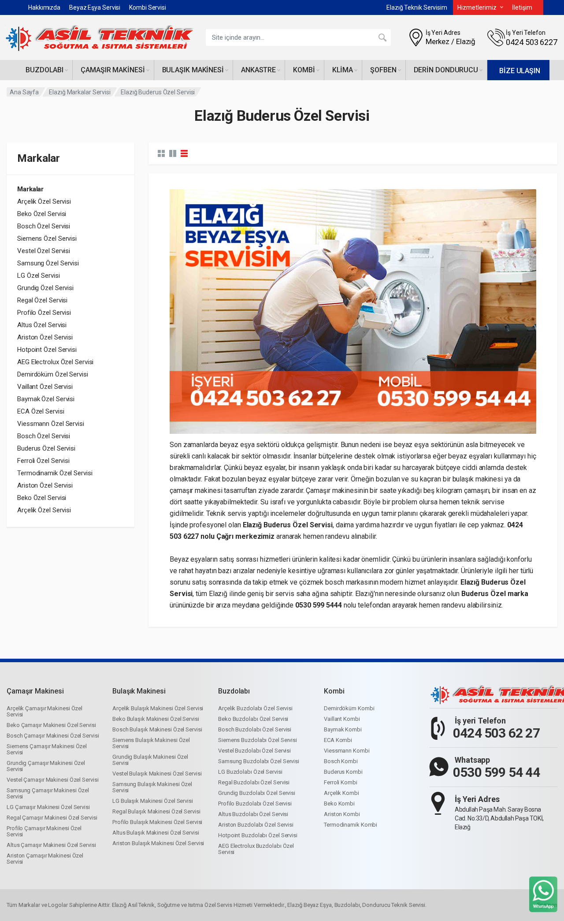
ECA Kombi (338, 740)
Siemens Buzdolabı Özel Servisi (257, 740)
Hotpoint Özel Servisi (47, 350)
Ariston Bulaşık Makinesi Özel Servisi (158, 843)
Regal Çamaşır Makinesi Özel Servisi (52, 817)
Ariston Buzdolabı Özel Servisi (255, 824)
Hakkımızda (44, 7)
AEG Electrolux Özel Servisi (55, 362)
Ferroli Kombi (340, 782)
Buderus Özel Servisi (46, 448)
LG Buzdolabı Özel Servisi (250, 771)
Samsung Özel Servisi (48, 263)
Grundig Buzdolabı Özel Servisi (256, 793)
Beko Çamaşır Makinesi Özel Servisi (51, 725)
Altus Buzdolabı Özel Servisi (253, 814)
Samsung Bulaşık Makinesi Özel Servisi (152, 787)
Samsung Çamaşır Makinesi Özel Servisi (48, 793)
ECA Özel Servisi (40, 411)
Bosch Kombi (341, 761)
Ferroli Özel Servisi (43, 461)
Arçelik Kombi (341, 793)
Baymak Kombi (343, 729)
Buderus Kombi (343, 771)
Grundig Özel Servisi (45, 288)
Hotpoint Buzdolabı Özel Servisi (257, 835)
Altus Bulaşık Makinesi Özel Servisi (155, 832)
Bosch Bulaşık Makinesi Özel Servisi (157, 729)
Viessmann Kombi (347, 750)
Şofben (383, 70)
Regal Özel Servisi (42, 300)
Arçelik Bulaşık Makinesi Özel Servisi (157, 708)
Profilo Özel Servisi (44, 313)
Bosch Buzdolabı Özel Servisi (254, 729)
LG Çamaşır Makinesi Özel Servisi (48, 807)
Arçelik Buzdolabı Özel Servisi (255, 708)
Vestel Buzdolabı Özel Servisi (254, 750)
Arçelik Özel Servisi (44, 201)
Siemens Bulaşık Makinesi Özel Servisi (151, 743)
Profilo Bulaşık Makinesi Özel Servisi (157, 822)
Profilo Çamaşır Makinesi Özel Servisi (44, 831)
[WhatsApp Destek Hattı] (543, 894)
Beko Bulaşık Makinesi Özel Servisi (155, 719)
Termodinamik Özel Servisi (55, 473)
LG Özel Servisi (38, 276)
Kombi (304, 70)
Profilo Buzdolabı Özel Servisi (255, 803)
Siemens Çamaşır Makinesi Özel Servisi (47, 749)
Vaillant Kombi (342, 719)
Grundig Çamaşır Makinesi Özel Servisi (46, 766)
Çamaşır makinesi (113, 70)
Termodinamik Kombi (350, 824)
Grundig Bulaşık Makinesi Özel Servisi (150, 759)
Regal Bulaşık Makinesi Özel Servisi (156, 811)
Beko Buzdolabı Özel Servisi (253, 719)
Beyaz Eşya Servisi (94, 7)
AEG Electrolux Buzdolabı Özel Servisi (256, 849)
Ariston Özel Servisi (45, 337)
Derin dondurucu (446, 70)
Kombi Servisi (147, 7)
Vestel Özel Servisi (43, 251)
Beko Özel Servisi (41, 214)
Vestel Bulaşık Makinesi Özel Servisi (156, 773)
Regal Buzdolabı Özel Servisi (253, 782)
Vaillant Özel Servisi (45, 387)
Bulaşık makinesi (193, 70)
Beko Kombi (339, 803)
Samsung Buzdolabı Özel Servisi (258, 761)
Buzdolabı (44, 70)
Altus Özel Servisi (42, 325)
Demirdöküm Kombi (349, 708)
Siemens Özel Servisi (47, 238)
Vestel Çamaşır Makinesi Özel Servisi (52, 779)
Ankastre (258, 70)
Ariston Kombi (342, 814)
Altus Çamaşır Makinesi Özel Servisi (51, 845)
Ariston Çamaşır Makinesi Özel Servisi (45, 858)
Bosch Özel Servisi (43, 226)
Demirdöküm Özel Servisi (52, 374)
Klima (342, 70)
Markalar (30, 189)
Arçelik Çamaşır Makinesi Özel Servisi (44, 711)
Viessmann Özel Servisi (50, 424)
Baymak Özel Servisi (45, 399)
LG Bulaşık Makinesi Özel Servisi (152, 801)
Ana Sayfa (24, 92)
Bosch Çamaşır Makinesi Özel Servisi (53, 735)
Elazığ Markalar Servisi (80, 92)
